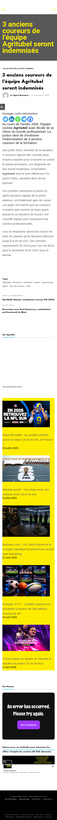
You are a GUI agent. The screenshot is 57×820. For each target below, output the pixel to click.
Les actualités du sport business (18, 68)
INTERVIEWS (11, 799)
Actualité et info (27, 814)
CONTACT (47, 799)
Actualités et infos (38, 796)
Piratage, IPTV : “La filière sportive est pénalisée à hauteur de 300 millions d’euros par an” (26, 609)
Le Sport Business (19, 95)
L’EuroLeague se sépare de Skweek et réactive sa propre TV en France (26, 661)
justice (37, 282)
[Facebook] (30, 119)
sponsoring (47, 282)
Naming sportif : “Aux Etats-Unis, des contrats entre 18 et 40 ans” (25, 492)
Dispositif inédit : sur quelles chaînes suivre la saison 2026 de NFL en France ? (27, 439)
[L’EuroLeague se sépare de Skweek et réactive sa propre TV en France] (26, 638)
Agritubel (6, 282)
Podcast (48, 814)
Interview (39, 814)
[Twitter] (5, 119)
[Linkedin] (11, 119)
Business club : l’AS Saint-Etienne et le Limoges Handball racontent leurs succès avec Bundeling (28, 549)
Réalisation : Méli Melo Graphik (19, 817)
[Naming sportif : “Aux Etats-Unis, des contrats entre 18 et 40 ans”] (26, 468)
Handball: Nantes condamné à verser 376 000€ (28, 300)
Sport (5, 286)
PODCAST (36, 799)
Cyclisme (27, 282)
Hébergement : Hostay (42, 817)
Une (28, 286)
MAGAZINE (24, 799)
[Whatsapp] (18, 119)
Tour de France (17, 286)
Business (17, 282)
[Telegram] (24, 119)
